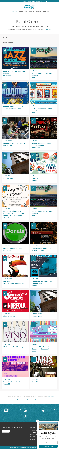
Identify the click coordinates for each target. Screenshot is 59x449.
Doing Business (23, 11)
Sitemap (23, 447)
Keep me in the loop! (48, 446)
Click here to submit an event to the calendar (29, 400)
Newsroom (19, 447)
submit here (48, 29)
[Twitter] (44, 1)
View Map (24, 1)
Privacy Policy (13, 447)
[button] (29, 38)
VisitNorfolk (50, 397)
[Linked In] (46, 1)
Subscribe (5, 431)
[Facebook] (42, 1)
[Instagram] (48, 1)
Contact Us (38, 1)
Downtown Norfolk (36, 447)
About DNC (46, 11)
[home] (29, 7)
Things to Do (13, 11)
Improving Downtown (35, 11)
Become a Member (31, 1)
